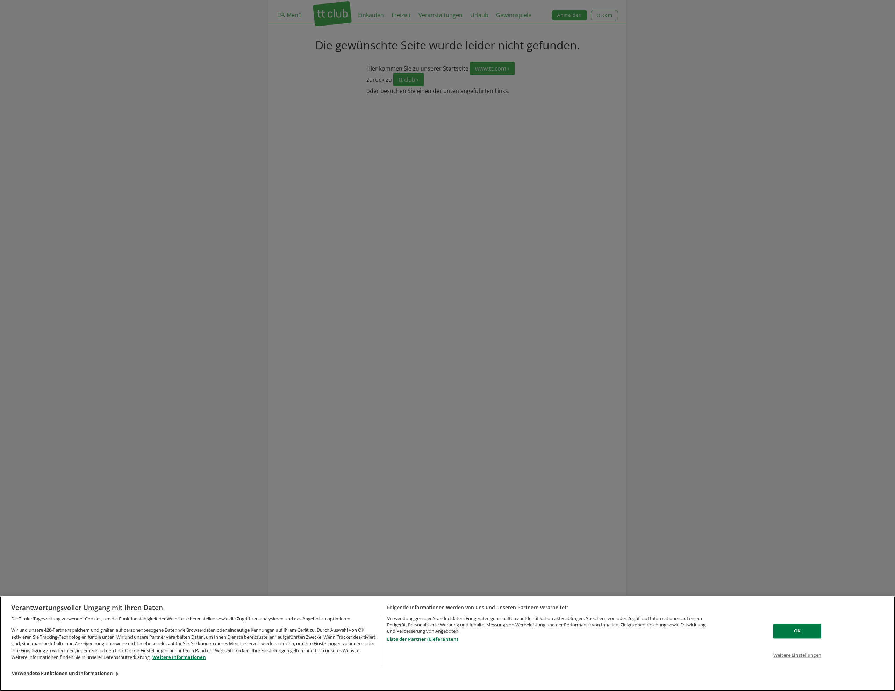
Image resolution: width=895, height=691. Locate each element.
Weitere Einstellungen (797, 655)
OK (797, 631)
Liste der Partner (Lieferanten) (422, 639)
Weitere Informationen (179, 657)
